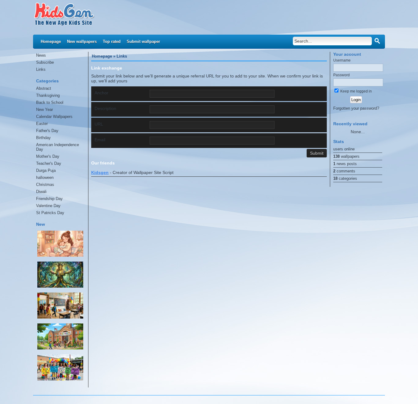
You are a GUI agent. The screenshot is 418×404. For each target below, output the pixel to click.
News (41, 55)
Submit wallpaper (143, 41)
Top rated (112, 41)
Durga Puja (46, 170)
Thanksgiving (48, 95)
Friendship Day (49, 198)
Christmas (45, 184)
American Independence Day (57, 147)
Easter (42, 123)
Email (100, 139)
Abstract (43, 88)
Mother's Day (47, 156)
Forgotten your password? (356, 108)
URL (99, 124)
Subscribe (45, 62)
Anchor (101, 92)
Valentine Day (48, 205)
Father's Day (47, 130)
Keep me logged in (355, 91)
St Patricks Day (50, 212)
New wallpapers (82, 41)
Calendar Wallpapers (54, 116)
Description (105, 108)
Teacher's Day (48, 163)
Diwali (41, 191)
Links (41, 69)
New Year (44, 109)
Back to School (49, 102)
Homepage (51, 41)
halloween (45, 177)
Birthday (43, 137)
